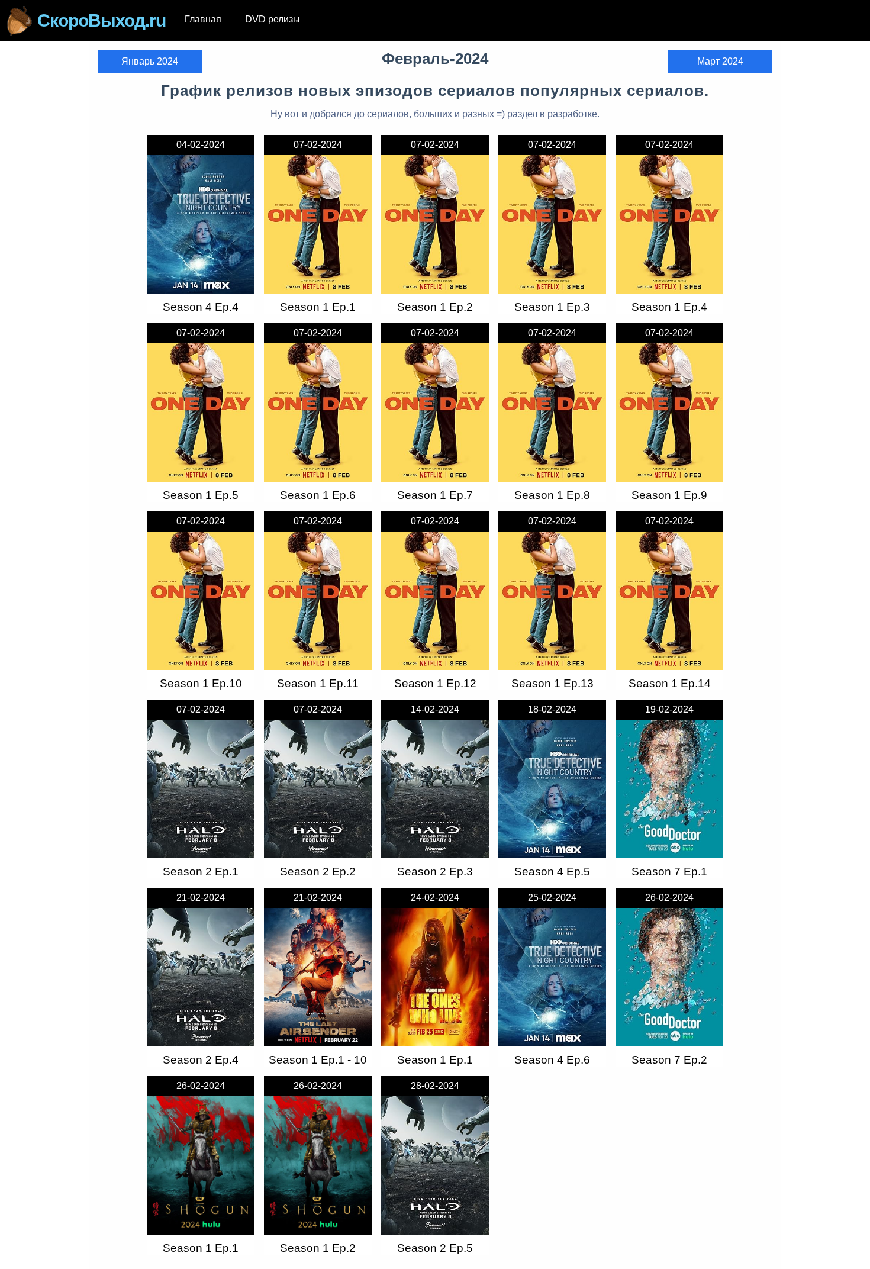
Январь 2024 (149, 61)
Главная (203, 19)
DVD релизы (272, 19)
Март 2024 (720, 61)
